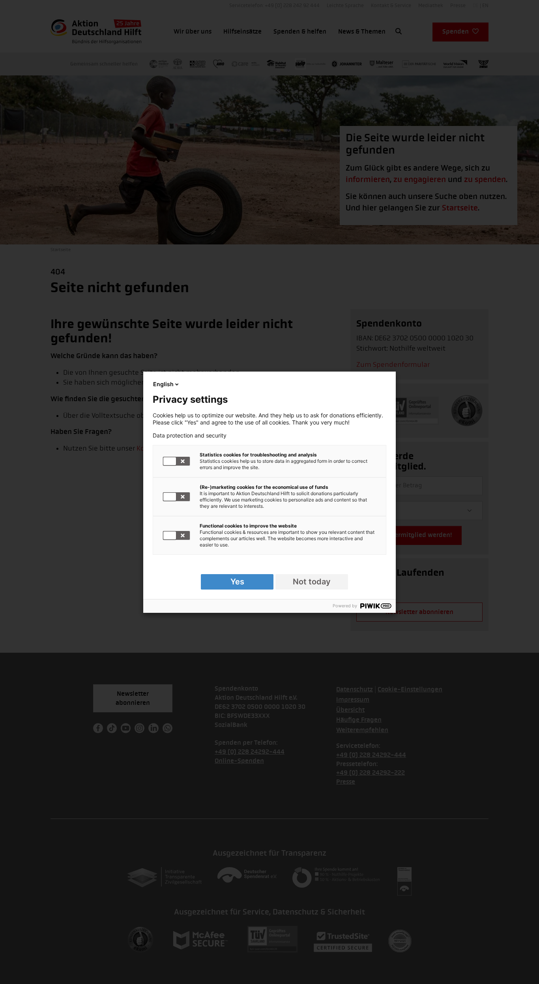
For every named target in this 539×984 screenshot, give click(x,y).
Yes (237, 581)
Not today (312, 581)
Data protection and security (189, 435)
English (163, 384)
